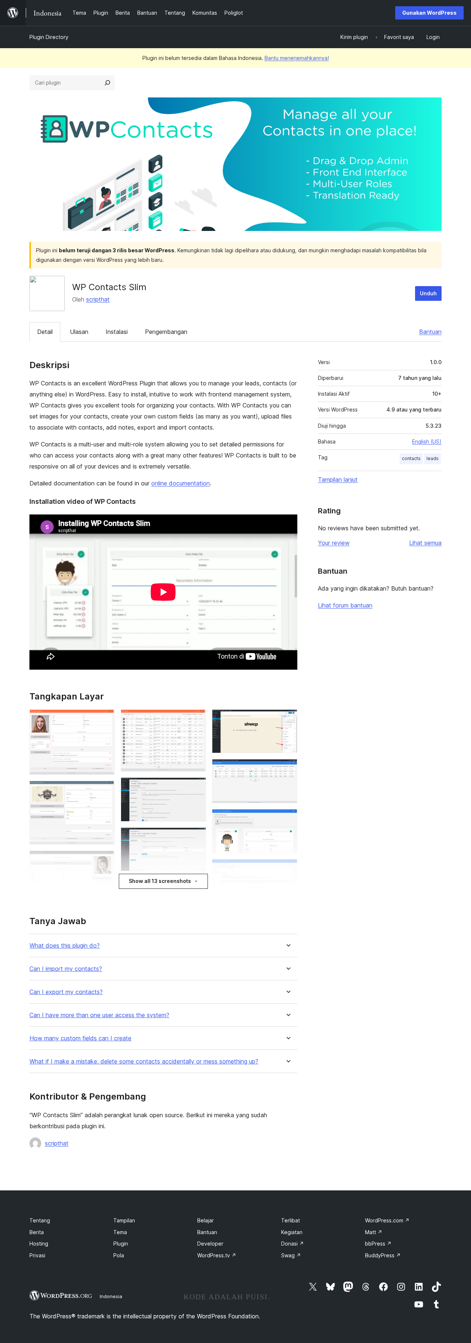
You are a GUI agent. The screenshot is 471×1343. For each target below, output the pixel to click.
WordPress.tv (216, 1255)
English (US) (427, 441)
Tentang (39, 1220)
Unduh (428, 293)
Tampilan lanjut (338, 479)
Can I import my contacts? (65, 968)
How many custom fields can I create (80, 1038)
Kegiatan (291, 1232)
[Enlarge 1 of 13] (105, 719)
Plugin (120, 1243)
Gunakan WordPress (429, 13)
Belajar (205, 1220)
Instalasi (117, 331)
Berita (36, 1232)
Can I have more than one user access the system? (99, 1015)
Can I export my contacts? (66, 991)
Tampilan (124, 1220)
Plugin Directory (48, 37)
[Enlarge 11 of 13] (287, 819)
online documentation (180, 483)
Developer (210, 1243)
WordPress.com (387, 1220)
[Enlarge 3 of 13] (105, 860)
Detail (45, 331)
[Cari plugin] (107, 82)
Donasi (292, 1243)
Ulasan (79, 331)
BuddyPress (383, 1255)
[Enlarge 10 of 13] (287, 769)
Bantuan (430, 331)
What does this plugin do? (64, 945)
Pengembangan (166, 331)
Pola (118, 1255)
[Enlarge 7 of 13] (196, 887)
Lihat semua (425, 542)
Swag (291, 1255)
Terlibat (290, 1220)
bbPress (378, 1243)
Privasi (37, 1255)
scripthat (98, 299)
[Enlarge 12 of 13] (287, 869)
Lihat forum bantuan (345, 605)
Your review (334, 542)
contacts (411, 458)
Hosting (38, 1243)
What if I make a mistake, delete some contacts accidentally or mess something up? (143, 1061)
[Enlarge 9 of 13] (287, 719)
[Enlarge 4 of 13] (196, 719)
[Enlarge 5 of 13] (196, 787)
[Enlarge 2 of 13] (105, 790)
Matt (373, 1232)
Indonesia (111, 1296)
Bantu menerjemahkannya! (297, 58)
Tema (120, 1232)
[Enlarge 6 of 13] (196, 837)
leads (432, 458)
